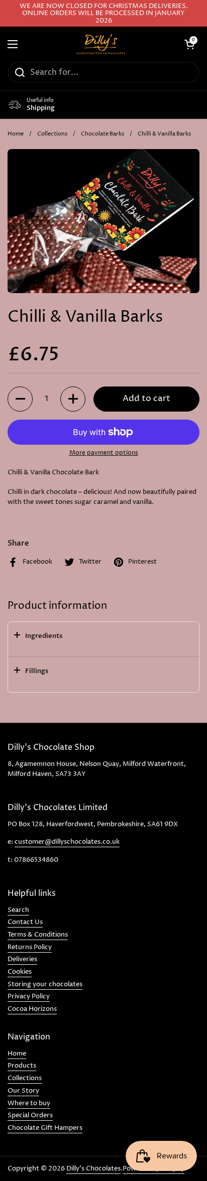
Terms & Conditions (38, 934)
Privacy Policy (29, 996)
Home (16, 134)
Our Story (23, 1090)
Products (22, 1065)
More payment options (103, 453)
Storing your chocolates (45, 984)
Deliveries (22, 959)
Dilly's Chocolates (93, 1168)
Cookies (20, 971)
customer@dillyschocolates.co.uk (67, 841)
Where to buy (29, 1103)
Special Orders (30, 1115)
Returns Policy (30, 947)
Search (18, 909)
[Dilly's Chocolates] (101, 44)
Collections (52, 134)
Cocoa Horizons (32, 1008)
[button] (20, 399)
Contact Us (25, 922)
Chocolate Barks (102, 134)
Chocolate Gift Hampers (45, 1127)
